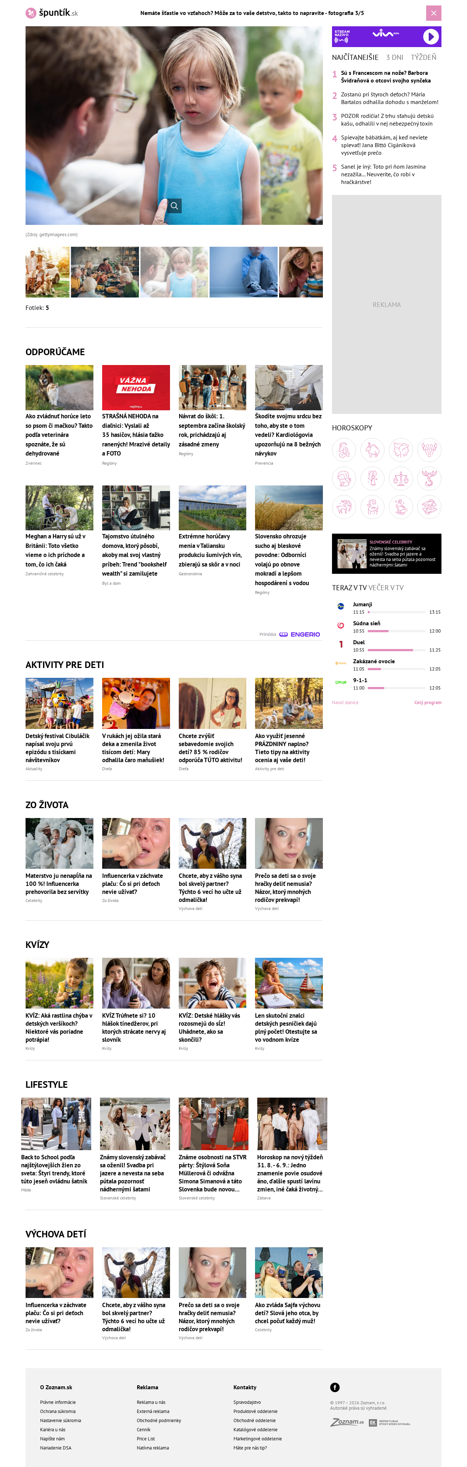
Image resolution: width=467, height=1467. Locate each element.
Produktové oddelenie (256, 1411)
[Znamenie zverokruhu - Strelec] (344, 507)
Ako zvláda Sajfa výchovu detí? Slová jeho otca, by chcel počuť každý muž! (287, 1313)
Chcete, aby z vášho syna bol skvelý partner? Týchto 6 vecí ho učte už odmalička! (210, 888)
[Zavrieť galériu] (433, 13)
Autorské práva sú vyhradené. (359, 1408)
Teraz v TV (349, 587)
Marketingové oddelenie (258, 1439)
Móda (26, 1190)
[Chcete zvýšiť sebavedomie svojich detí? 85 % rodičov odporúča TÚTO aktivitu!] (213, 703)
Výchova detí (190, 908)
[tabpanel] (386, 127)
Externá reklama (153, 1411)
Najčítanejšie (355, 57)
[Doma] (340, 663)
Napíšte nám (52, 1439)
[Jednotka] (340, 644)
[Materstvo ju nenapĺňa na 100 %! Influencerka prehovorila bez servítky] (59, 843)
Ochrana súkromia (58, 1411)
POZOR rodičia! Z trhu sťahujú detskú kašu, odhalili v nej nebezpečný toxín (387, 119)
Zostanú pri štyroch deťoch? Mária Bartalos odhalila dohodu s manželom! (390, 98)
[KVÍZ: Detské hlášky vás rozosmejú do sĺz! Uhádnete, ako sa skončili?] (213, 983)
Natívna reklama (153, 1448)
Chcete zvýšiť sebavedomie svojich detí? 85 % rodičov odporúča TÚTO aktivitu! (210, 748)
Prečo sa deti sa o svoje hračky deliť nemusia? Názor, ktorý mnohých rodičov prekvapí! (285, 888)
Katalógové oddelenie (256, 1429)
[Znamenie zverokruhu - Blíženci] (401, 450)
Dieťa (107, 768)
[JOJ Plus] (340, 682)
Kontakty (245, 1387)
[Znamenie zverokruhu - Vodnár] (401, 507)
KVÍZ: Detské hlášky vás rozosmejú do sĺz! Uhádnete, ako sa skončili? (209, 1027)
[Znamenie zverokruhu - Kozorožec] (372, 507)
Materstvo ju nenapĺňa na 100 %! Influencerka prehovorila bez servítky (59, 884)
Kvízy (30, 1048)
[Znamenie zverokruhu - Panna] (372, 478)
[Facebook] (335, 1388)
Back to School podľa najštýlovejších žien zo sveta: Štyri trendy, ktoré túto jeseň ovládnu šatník (54, 1169)
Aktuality (34, 768)
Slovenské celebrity (118, 1198)
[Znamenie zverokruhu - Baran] (344, 450)
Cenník (143, 1429)
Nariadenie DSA (56, 1448)
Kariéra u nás (52, 1429)
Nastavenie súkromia (60, 1420)
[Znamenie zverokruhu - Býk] (372, 450)
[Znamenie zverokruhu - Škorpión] (429, 478)
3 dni (395, 57)
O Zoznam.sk (56, 1387)
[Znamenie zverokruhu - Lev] (344, 478)
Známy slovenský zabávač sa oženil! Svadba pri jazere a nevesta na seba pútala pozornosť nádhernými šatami (133, 1173)
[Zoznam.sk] (349, 1424)
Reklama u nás (151, 1402)
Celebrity (34, 900)
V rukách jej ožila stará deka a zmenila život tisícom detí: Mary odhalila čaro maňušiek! (133, 748)
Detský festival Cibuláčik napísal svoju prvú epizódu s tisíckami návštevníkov (57, 748)
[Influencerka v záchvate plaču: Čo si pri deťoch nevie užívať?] (136, 843)
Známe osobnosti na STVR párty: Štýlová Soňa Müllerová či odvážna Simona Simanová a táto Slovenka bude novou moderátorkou (213, 1173)
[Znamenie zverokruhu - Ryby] (429, 507)
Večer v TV (386, 587)
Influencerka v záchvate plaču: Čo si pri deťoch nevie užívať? (132, 884)
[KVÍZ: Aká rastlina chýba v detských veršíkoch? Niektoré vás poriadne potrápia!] (59, 983)
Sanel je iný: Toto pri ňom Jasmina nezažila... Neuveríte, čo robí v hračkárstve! (383, 174)
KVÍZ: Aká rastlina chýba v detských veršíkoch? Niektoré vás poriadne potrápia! (59, 1027)
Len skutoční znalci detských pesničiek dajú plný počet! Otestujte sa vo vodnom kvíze (286, 1027)
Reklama (147, 1387)
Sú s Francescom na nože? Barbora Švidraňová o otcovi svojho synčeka (386, 76)
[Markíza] (340, 606)
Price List (146, 1439)
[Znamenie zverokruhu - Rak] (429, 450)
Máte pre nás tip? (250, 1448)
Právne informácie (58, 1402)
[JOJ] (340, 625)
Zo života (110, 900)
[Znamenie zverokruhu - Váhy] (401, 478)
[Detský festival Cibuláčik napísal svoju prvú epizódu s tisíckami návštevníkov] (59, 703)
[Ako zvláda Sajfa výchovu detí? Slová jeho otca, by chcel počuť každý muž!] (289, 1272)
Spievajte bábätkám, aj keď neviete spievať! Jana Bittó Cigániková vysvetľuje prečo (384, 145)
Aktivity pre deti (269, 768)
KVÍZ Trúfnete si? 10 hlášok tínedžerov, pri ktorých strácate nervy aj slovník (134, 1027)
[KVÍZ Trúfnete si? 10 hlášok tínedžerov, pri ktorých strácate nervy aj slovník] (136, 983)
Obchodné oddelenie (255, 1420)
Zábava (264, 1198)
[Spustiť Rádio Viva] (386, 33)
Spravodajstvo (247, 1402)
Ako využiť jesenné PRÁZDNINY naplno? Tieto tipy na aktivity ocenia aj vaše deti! (282, 748)
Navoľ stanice (345, 702)
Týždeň (423, 57)
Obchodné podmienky (159, 1420)
